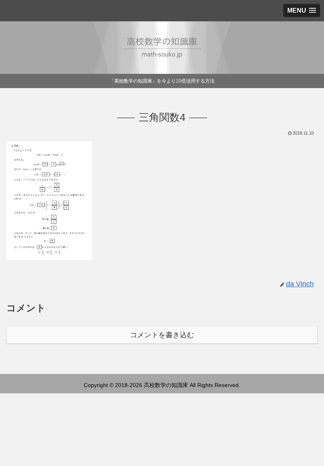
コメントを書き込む (162, 335)
